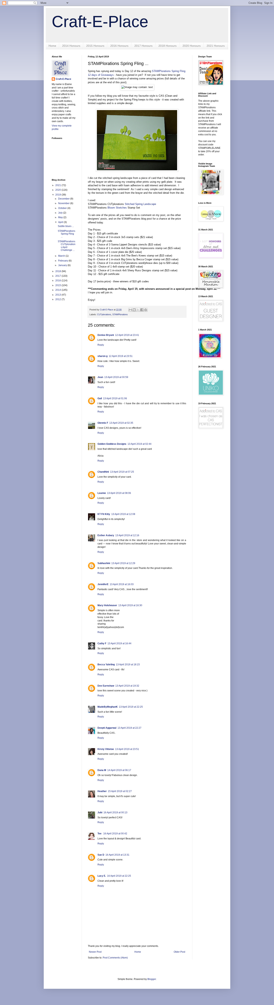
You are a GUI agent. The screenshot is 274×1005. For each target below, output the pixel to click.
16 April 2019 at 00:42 (115, 833)
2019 (58, 194)
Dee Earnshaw (105, 685)
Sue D (100, 854)
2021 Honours (216, 45)
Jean (100, 377)
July (60, 212)
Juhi (99, 812)
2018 (58, 271)
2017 (58, 276)
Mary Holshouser (107, 605)
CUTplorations (104, 314)
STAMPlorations (120, 314)
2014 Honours (71, 45)
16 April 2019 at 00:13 (115, 812)
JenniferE (103, 584)
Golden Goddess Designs (111, 444)
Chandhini (103, 471)
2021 (58, 185)
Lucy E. (101, 875)
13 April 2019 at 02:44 (139, 444)
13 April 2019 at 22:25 (131, 706)
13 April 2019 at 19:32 (127, 685)
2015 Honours (95, 45)
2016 (58, 280)
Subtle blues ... (66, 226)
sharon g (102, 356)
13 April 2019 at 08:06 (119, 493)
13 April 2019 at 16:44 (119, 643)
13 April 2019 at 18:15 (128, 664)
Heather (102, 791)
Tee (99, 833)
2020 (58, 189)
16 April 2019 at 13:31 (117, 854)
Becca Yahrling (106, 664)
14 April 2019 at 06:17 (119, 770)
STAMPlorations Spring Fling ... (66, 234)
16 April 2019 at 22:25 (119, 875)
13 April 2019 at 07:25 (122, 471)
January (63, 265)
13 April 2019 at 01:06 (115, 398)
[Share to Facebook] (142, 310)
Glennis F (102, 422)
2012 (58, 299)
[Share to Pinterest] (146, 310)
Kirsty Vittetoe (105, 749)
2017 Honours (143, 45)
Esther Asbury (105, 535)
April (61, 222)
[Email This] (130, 310)
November (64, 203)
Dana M (101, 770)
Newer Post (95, 951)
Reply (100, 344)
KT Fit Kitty (103, 514)
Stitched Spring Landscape (140, 204)
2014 (58, 290)
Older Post (179, 951)
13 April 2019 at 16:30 (130, 605)
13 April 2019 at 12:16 (127, 535)
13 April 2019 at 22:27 (129, 727)
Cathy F (101, 643)
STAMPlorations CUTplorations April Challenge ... (66, 245)
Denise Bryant (105, 335)
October (62, 208)
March (62, 255)
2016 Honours (119, 45)
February (63, 260)
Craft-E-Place (100, 21)
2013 (58, 294)
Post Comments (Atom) (115, 957)
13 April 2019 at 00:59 (116, 377)
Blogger (151, 979)
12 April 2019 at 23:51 (121, 356)
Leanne (101, 493)
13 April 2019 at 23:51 (127, 749)
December (64, 198)
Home (52, 45)
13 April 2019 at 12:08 (123, 514)
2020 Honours (192, 45)
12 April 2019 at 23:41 (127, 335)
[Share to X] (138, 310)
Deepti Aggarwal (106, 727)
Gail (99, 398)
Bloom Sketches (117, 207)
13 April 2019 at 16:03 (122, 584)
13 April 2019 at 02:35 (121, 422)
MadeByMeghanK (107, 706)
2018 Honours (167, 45)
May (60, 217)
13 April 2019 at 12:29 (123, 563)
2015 (58, 285)
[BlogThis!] (134, 310)
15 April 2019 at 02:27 (120, 791)
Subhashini (103, 563)
